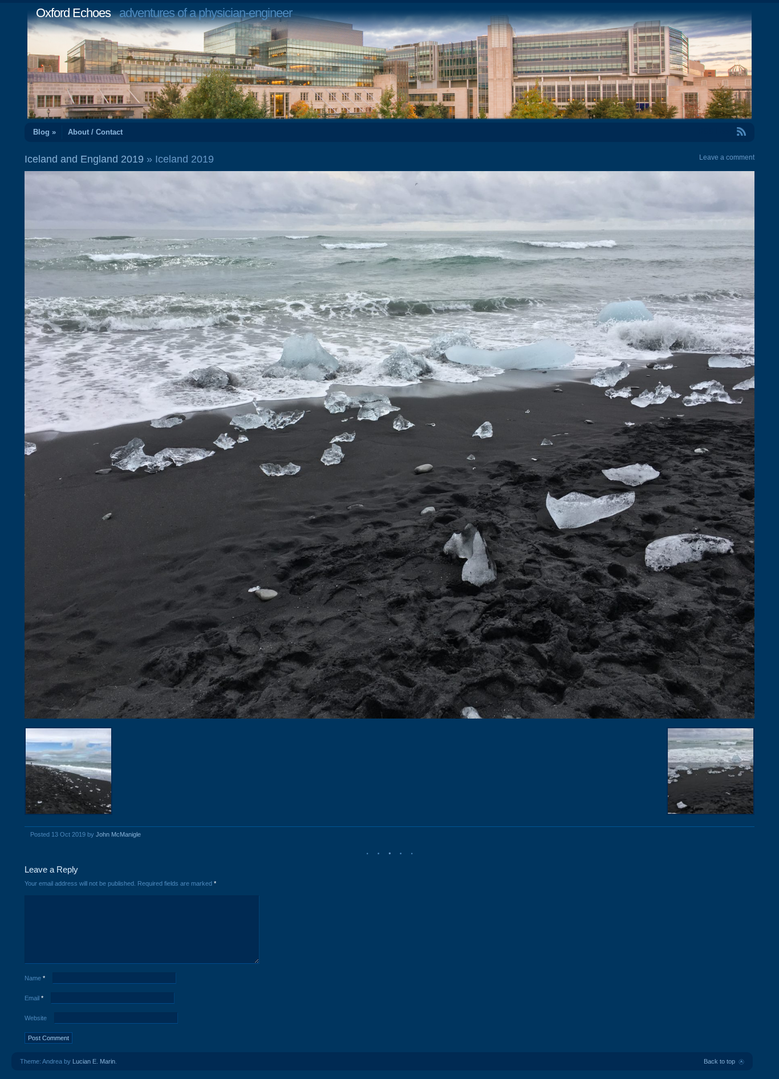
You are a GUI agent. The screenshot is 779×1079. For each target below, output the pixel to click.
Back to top (719, 1061)
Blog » (44, 132)
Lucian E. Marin (93, 1061)
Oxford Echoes (73, 13)
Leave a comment (726, 157)
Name (35, 978)
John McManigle (118, 834)
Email (34, 998)
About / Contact (95, 132)
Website (36, 1018)
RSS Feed (715, 131)
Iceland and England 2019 (84, 159)
